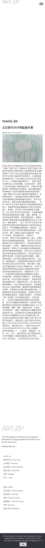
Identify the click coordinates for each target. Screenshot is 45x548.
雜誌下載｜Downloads (11, 470)
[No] (42, 540)
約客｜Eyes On (9, 505)
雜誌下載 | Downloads (11, 508)
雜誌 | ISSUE (8, 487)
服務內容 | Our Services (12, 460)
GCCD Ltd (7, 456)
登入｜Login (7, 478)
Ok (23, 544)
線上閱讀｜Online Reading (13, 467)
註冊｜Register (8, 474)
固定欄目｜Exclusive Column (13, 501)
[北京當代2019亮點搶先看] (22, 162)
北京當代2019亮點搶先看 (17, 127)
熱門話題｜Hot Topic (10, 494)
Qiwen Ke (6, 133)
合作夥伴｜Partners (10, 463)
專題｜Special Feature (11, 498)
